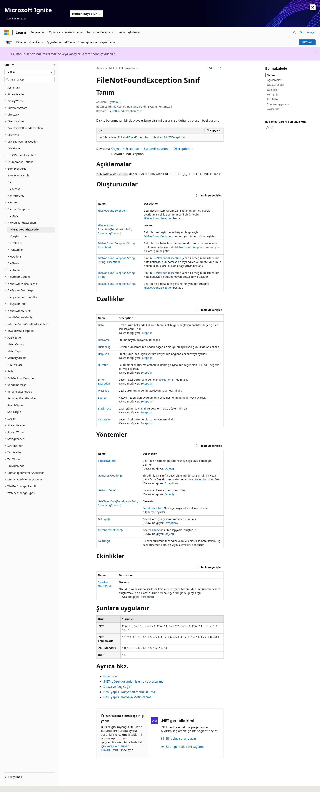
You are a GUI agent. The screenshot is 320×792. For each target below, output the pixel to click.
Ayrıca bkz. (273, 109)
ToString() (104, 541)
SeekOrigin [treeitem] (14, 412)
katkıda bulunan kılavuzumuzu (115, 748)
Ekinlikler (272, 99)
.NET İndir (307, 42)
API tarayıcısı (127, 68)
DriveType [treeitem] (13, 148)
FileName (104, 340)
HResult (103, 365)
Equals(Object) (107, 460)
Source (102, 397)
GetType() (104, 519)
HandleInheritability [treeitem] (19, 317)
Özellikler (273, 89)
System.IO (115, 102)
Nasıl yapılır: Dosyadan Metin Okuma (129, 692)
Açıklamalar (274, 80)
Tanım (271, 75)
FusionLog (104, 347)
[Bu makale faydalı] (267, 128)
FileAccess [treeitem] (13, 189)
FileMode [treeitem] (13, 216)
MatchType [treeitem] (14, 351)
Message (103, 390)
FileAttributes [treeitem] (15, 195)
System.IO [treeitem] (13, 87)
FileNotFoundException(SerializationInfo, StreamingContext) (115, 229)
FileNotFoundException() (113, 210)
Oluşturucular (275, 84)
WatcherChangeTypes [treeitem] (21, 493)
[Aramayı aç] (294, 32)
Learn (100, 68)
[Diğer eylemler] (220, 68)
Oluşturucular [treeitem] (19, 236)
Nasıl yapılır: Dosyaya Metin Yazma (127, 697)
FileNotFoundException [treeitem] (25, 229)
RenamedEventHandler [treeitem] (21, 398)
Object (116, 149)
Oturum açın (308, 32)
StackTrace (104, 408)
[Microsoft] (6, 32)
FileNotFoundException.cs (123, 111)
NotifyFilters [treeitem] (14, 364)
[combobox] (29, 72)
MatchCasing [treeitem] (15, 344)
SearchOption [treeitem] (15, 405)
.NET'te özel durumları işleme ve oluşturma (133, 681)
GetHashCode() (107, 490)
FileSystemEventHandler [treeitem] (22, 297)
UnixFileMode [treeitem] (15, 466)
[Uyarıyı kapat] (313, 7)
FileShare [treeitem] (13, 263)
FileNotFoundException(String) (117, 283)
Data (101, 325)
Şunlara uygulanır (278, 104)
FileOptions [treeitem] (14, 256)
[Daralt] (54, 65)
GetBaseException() (110, 475)
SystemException (156, 149)
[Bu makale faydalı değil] (272, 128)
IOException (181, 149)
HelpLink (103, 354)
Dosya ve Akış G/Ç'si (117, 687)
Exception (132, 149)
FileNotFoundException (158, 218)
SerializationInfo (153, 508)
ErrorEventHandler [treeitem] (19, 175)
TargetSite (104, 419)
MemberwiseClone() (110, 530)
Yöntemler (273, 94)
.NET (111, 68)
